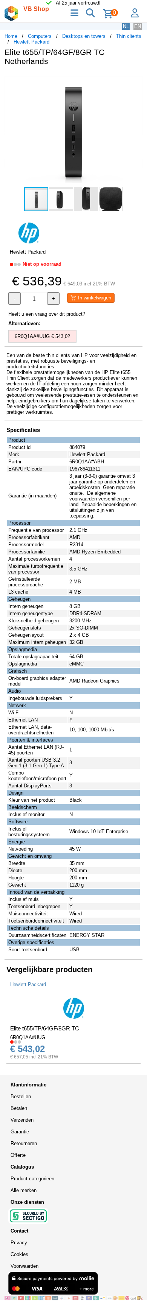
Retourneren (24, 1143)
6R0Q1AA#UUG (27, 1037)
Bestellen (21, 1096)
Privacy (19, 1242)
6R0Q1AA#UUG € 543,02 (42, 336)
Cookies (19, 1254)
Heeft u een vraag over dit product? (46, 314)
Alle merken (24, 1190)
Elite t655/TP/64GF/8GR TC (44, 1028)
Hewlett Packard (31, 42)
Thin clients (128, 36)
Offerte (18, 1155)
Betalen (19, 1108)
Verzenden (22, 1120)
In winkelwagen (94, 298)
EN (137, 26)
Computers (40, 36)
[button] (136, 79)
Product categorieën (32, 1178)
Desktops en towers (84, 36)
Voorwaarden (24, 1266)
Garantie (20, 1132)
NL (126, 26)
